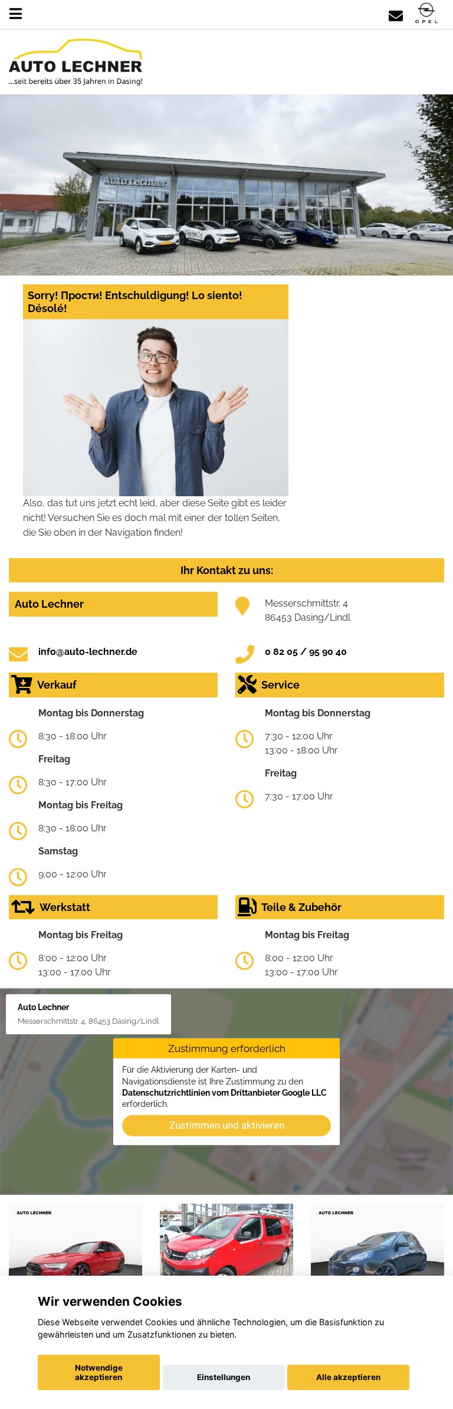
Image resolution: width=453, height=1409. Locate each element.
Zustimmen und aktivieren (226, 1125)
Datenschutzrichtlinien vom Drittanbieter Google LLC (224, 1092)
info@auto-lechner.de (87, 651)
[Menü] (15, 14)
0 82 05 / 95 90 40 (306, 651)
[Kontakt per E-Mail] (396, 14)
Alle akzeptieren (348, 1377)
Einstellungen (223, 1377)
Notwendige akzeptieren (99, 1372)
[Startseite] (426, 14)
